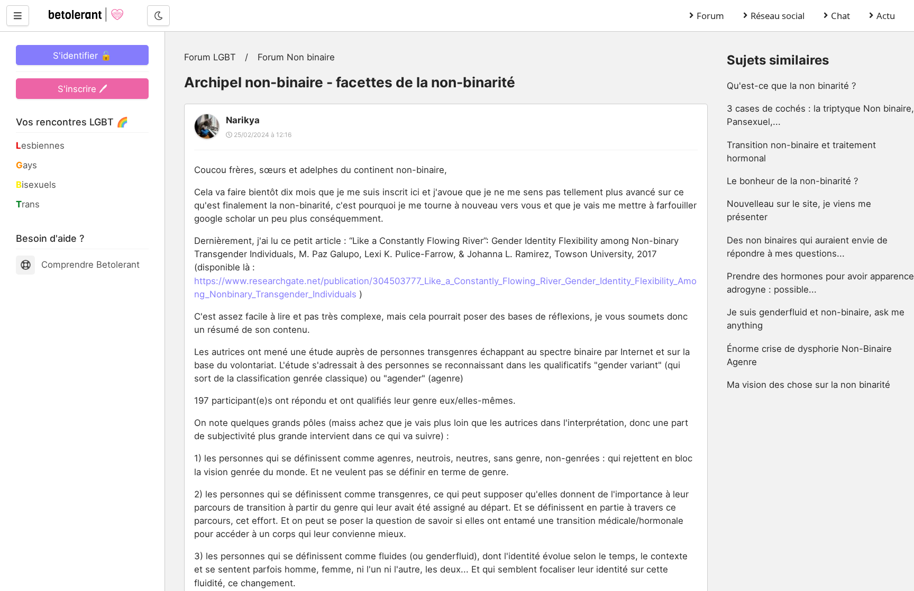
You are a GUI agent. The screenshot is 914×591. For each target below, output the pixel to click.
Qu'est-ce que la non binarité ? (791, 85)
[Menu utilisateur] (17, 15)
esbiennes (40, 145)
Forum (710, 16)
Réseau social (778, 16)
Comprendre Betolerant (90, 264)
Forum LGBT (210, 57)
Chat (840, 16)
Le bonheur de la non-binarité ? (792, 181)
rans (28, 204)
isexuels (36, 184)
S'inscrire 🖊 (82, 89)
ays (26, 165)
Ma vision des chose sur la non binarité (808, 384)
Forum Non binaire (296, 57)
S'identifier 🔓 (82, 55)
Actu (885, 16)
